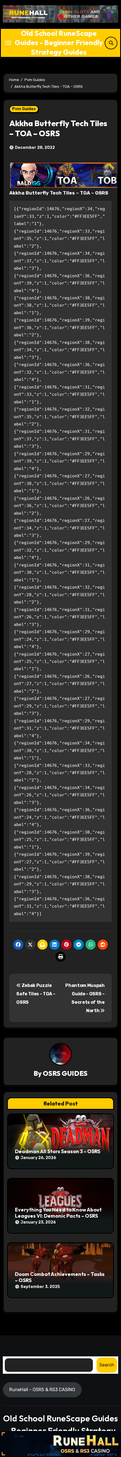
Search (106, 1364)
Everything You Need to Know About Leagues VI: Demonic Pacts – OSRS (58, 1212)
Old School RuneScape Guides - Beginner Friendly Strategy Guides (59, 43)
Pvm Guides (24, 109)
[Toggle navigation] (8, 43)
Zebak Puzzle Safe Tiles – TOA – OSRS (35, 994)
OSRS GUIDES (65, 1073)
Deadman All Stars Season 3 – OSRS (57, 1151)
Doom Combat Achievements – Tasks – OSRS (60, 1277)
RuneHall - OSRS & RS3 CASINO (42, 1389)
